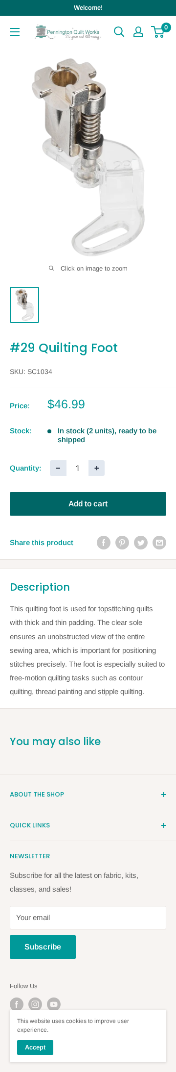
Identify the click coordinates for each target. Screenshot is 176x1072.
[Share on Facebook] (103, 542)
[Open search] (119, 31)
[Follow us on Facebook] (16, 1004)
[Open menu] (15, 32)
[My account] (138, 31)
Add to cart (88, 503)
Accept (35, 1047)
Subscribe (42, 947)
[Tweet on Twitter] (141, 542)
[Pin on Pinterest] (122, 542)
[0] (158, 32)
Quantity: (26, 468)
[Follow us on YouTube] (54, 1004)
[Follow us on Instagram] (35, 1004)
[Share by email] (159, 542)
